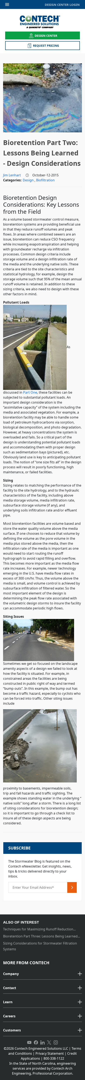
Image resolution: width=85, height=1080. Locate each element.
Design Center (46, 36)
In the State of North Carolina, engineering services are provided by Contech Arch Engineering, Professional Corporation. (42, 1068)
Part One (30, 392)
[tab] (42, 974)
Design (28, 180)
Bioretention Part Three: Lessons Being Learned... (41, 936)
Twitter (49, 1042)
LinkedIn (42, 1042)
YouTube (29, 1042)
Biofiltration (45, 180)
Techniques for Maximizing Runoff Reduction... (39, 929)
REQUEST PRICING (46, 46)
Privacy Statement (49, 1053)
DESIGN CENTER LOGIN (62, 4)
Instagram (55, 1042)
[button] (42, 974)
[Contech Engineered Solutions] (42, 21)
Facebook (36, 1042)
